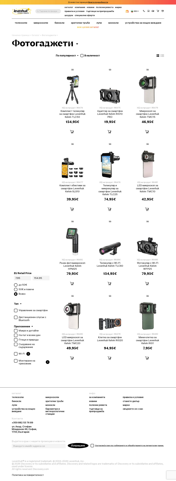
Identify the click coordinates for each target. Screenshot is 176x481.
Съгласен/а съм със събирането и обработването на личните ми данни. (129, 445)
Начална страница (20, 35)
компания (80, 7)
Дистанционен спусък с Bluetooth (32, 319)
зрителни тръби (80, 22)
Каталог (35, 35)
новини (90, 7)
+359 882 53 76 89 (22, 422)
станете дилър (131, 401)
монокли (113, 22)
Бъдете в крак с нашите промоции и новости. (39, 441)
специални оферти (85, 15)
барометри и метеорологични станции (55, 411)
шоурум (69, 15)
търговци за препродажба (100, 11)
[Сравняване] (153, 11)
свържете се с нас (133, 409)
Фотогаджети (49, 35)
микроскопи (41, 22)
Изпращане (78, 445)
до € (23, 284)
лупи (99, 22)
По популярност (66, 55)
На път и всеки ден (29, 335)
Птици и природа (28, 339)
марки (118, 7)
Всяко (22, 293)
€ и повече (26, 289)
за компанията (97, 397)
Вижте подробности (98, 2)
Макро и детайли (29, 330)
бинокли (59, 22)
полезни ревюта (104, 7)
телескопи (21, 22)
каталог (69, 7)
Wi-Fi (22, 353)
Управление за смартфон (33, 310)
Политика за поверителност (28, 475)
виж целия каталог (88, 27)
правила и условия (74, 11)
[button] (143, 11)
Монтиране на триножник (27, 362)
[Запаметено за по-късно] (148, 11)
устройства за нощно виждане (143, 22)
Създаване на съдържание (27, 346)
